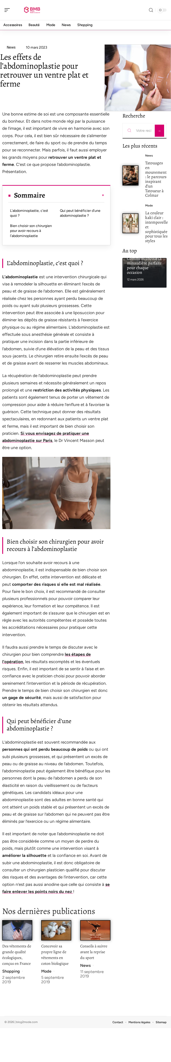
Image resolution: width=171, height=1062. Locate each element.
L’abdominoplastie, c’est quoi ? (29, 213)
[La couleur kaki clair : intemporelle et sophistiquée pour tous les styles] (130, 223)
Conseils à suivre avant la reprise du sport (93, 951)
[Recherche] (151, 10)
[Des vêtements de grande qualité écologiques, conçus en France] (17, 930)
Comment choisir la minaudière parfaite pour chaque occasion (144, 265)
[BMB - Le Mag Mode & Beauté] (32, 10)
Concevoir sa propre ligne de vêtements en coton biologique (55, 954)
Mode (46, 971)
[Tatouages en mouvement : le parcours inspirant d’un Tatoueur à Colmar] (130, 175)
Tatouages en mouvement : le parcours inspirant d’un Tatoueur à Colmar (156, 179)
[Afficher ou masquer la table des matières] (74, 195)
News (85, 965)
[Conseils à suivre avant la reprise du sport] (95, 930)
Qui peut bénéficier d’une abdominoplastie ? (80, 213)
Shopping (11, 971)
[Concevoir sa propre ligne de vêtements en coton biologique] (56, 930)
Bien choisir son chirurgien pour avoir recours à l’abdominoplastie (31, 231)
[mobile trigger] (8, 10)
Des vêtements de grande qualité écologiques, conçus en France (16, 954)
